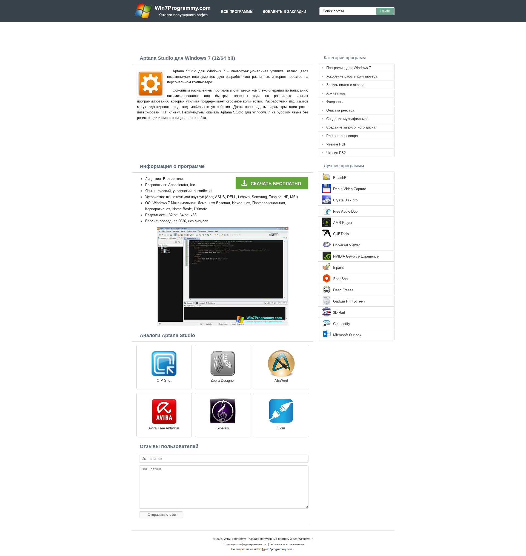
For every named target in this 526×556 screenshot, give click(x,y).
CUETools (341, 234)
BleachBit (340, 178)
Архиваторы (336, 93)
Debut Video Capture (349, 189)
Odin (281, 428)
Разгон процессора (342, 136)
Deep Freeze (343, 290)
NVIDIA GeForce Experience (356, 256)
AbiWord (281, 380)
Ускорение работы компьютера (351, 76)
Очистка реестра (340, 110)
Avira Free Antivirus (164, 428)
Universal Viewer (346, 245)
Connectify (341, 324)
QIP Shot (164, 380)
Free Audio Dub (345, 211)
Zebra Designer (223, 380)
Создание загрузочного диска (350, 127)
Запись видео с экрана (345, 85)
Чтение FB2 (336, 153)
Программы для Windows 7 (348, 68)
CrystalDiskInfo (345, 200)
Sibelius (222, 428)
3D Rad (339, 312)
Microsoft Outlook (347, 335)
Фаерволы (334, 102)
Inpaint (338, 268)
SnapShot (341, 279)
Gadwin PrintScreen (349, 301)
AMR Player (342, 223)
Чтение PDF (336, 144)
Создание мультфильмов (347, 119)
